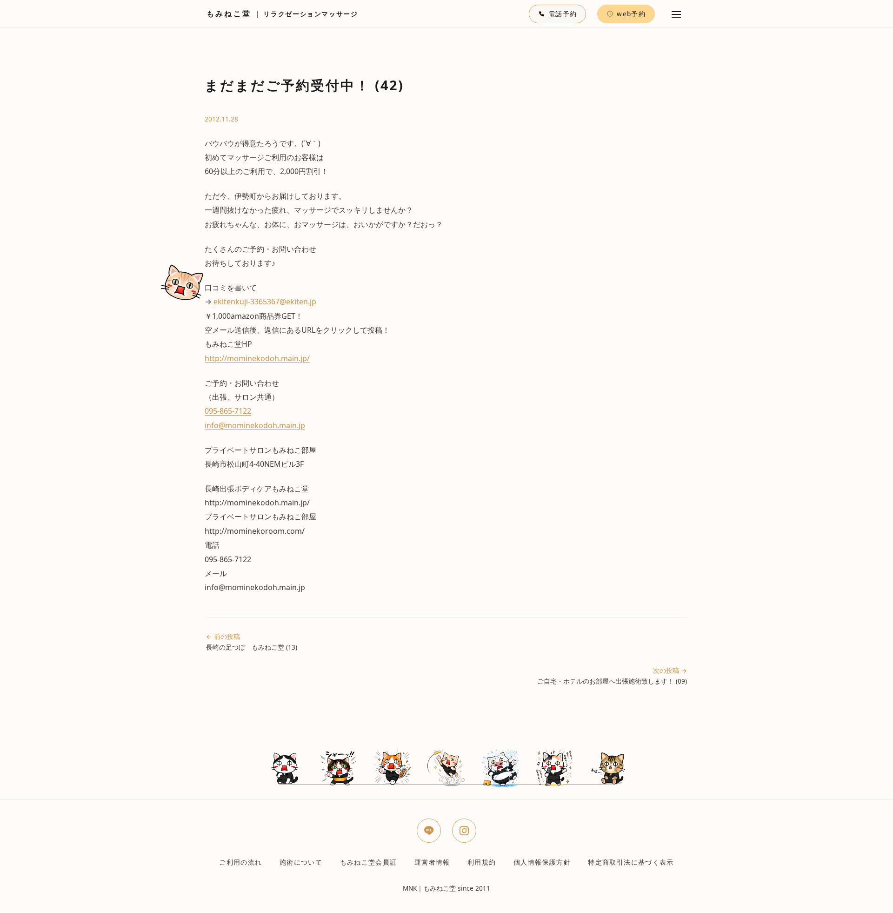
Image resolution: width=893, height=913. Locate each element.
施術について (301, 862)
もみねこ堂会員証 (368, 862)
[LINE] (429, 831)
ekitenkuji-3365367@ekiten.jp (264, 301)
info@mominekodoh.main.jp (255, 425)
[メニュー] (676, 14)
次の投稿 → (612, 675)
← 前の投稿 (251, 641)
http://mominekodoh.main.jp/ (257, 358)
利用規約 (481, 862)
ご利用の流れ (240, 862)
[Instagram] (464, 831)
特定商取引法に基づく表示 (630, 862)
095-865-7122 (228, 411)
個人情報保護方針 (542, 862)
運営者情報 (432, 862)
